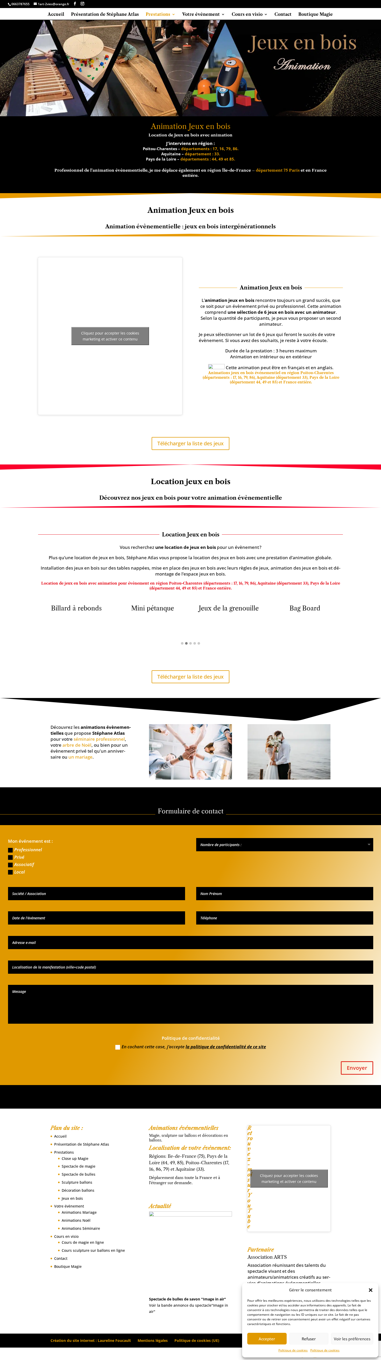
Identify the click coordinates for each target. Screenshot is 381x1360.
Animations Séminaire (81, 1228)
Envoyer (357, 1067)
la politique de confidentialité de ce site (226, 1047)
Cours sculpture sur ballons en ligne (93, 1250)
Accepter (267, 1338)
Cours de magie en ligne (83, 1242)
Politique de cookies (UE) (196, 1340)
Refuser (309, 1338)
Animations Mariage (79, 1212)
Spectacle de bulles (78, 1174)
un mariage (80, 757)
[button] (370, 1290)
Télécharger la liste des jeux (190, 443)
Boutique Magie (315, 14)
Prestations (158, 14)
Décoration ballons (78, 1190)
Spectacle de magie (78, 1166)
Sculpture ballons (77, 1182)
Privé (19, 857)
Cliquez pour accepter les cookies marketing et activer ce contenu (110, 336)
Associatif (24, 864)
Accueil (56, 14)
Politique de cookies (293, 1350)
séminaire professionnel (99, 739)
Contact (283, 14)
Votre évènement (201, 14)
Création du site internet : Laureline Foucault (91, 1340)
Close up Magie (75, 1158)
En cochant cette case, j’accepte (194, 1047)
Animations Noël (76, 1220)
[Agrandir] (225, 1218)
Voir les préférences (352, 1338)
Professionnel (28, 850)
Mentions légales (153, 1340)
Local (19, 872)
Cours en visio (247, 14)
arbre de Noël (76, 745)
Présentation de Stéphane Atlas (105, 14)
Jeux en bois (72, 1198)
